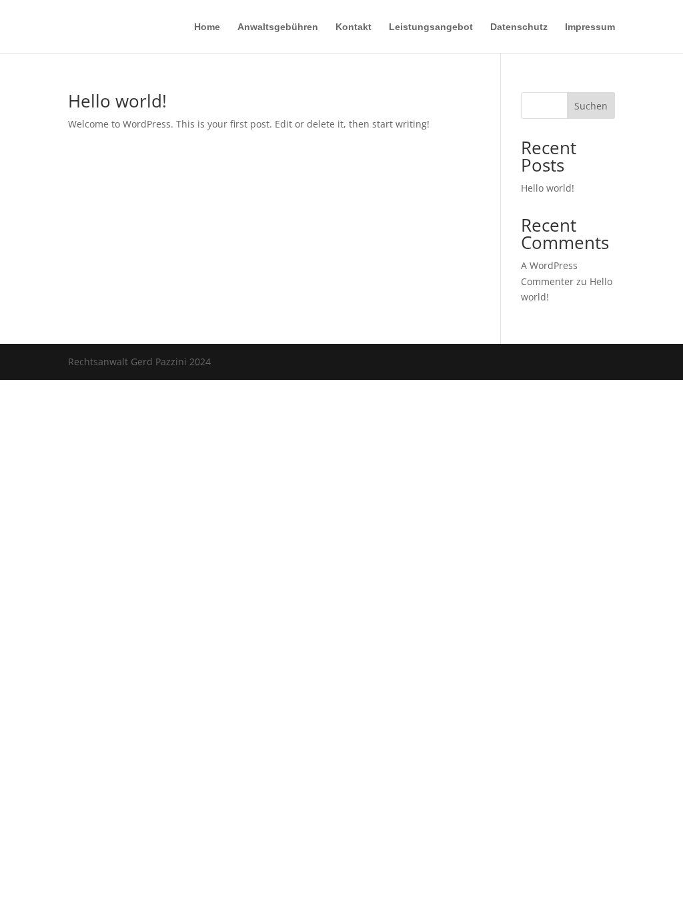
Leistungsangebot (431, 27)
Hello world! (117, 101)
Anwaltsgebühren (277, 27)
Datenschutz (519, 27)
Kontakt (353, 27)
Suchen (591, 105)
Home (207, 27)
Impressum (590, 27)
